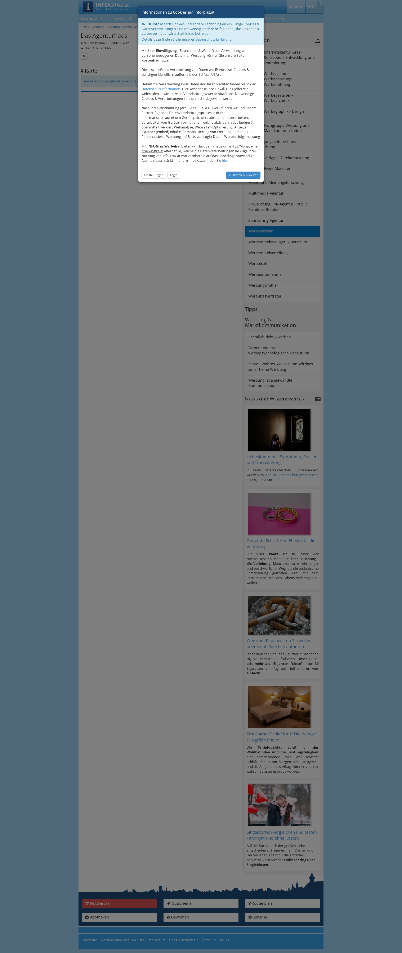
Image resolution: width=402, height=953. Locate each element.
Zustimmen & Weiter (243, 175)
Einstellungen (154, 175)
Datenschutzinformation (161, 89)
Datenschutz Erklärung (213, 39)
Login (174, 175)
